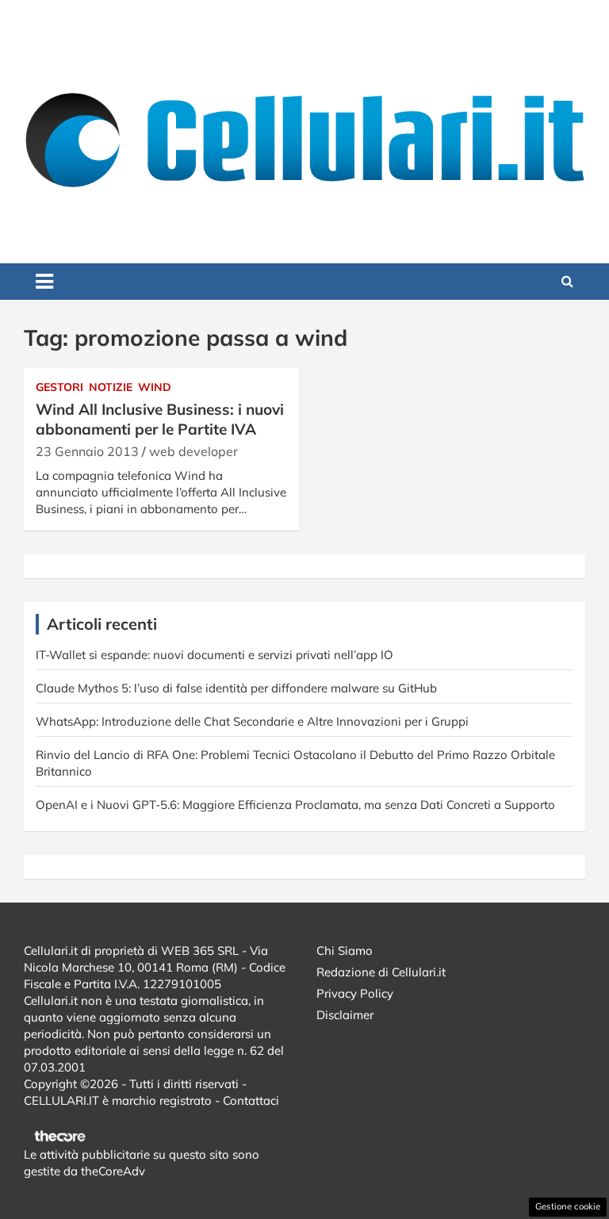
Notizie (110, 387)
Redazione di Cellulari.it (381, 971)
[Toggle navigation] (44, 281)
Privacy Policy (354, 993)
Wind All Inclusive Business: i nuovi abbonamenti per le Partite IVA (160, 419)
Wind (154, 387)
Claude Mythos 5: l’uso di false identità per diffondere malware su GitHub (236, 688)
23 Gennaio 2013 (87, 451)
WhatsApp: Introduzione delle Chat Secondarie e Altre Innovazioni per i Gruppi (252, 721)
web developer (193, 451)
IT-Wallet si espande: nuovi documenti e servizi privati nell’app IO (214, 654)
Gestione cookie (567, 1206)
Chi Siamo (344, 950)
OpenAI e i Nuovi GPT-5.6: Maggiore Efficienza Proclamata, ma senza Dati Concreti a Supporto (295, 804)
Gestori (59, 387)
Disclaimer (344, 1014)
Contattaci (251, 1100)
